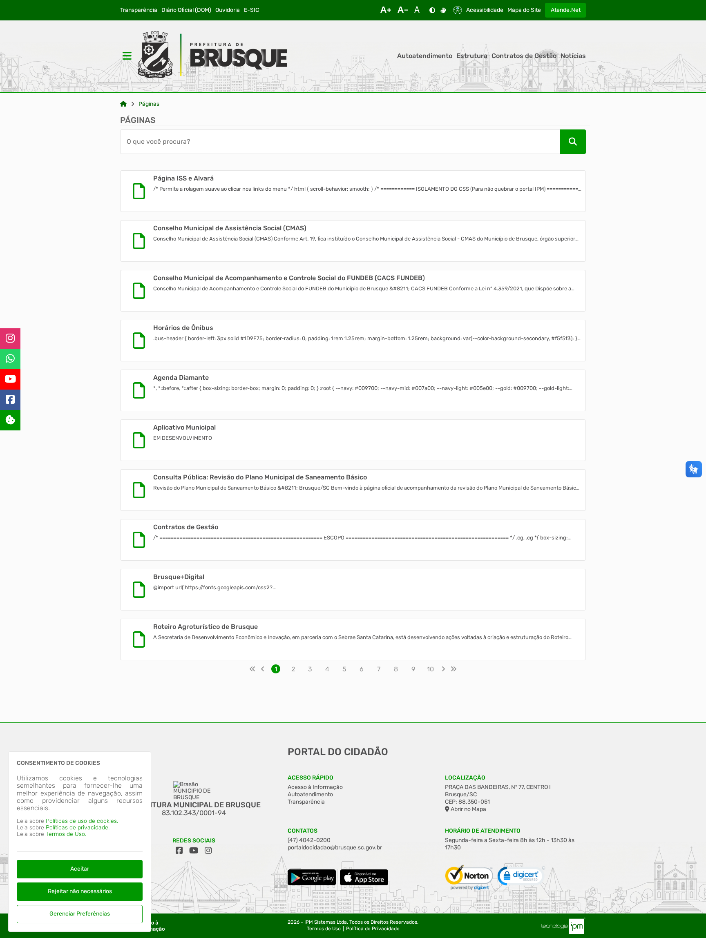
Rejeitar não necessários (80, 891)
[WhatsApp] (10, 359)
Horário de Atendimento (483, 830)
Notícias (573, 56)
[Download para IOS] (364, 883)
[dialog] (79, 841)
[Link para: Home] (123, 104)
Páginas (149, 104)
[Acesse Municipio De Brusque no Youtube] (194, 851)
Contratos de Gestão (524, 56)
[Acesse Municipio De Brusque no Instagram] (208, 851)
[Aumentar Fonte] (385, 10)
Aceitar (79, 868)
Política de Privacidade (373, 928)
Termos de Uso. (66, 834)
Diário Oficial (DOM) (186, 10)
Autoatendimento (424, 56)
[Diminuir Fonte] (402, 10)
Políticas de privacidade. (77, 827)
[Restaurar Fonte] (419, 10)
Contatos (302, 830)
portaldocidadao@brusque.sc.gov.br (335, 847)
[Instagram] (10, 338)
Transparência (138, 10)
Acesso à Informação (315, 787)
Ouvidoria (227, 10)
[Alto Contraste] (432, 10)
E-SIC (251, 10)
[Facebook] (10, 400)
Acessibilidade (484, 10)
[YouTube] (10, 379)
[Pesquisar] (573, 141)
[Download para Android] (312, 883)
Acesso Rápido (310, 777)
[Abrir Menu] (126, 56)
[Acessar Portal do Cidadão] (212, 56)
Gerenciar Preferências (79, 913)
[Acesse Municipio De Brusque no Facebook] (179, 851)
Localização (465, 777)
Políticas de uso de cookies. (82, 821)
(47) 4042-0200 (309, 840)
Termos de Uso (324, 928)
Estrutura (471, 56)
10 (430, 669)
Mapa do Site (524, 10)
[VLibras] (443, 10)
